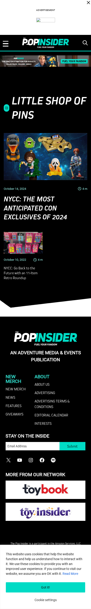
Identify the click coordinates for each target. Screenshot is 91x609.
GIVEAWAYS (14, 414)
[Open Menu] (5, 44)
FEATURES (13, 406)
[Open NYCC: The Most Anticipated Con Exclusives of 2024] (45, 156)
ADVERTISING (45, 393)
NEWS (10, 397)
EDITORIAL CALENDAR (51, 415)
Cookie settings (46, 600)
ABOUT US (42, 384)
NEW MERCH (16, 389)
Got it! (45, 587)
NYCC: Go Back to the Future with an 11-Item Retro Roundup (21, 273)
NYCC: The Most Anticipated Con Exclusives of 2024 (35, 208)
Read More (70, 574)
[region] (45, 577)
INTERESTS (43, 423)
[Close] (88, 2)
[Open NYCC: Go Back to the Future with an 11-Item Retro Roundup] (23, 243)
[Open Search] (85, 43)
